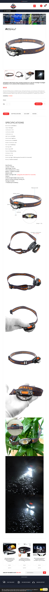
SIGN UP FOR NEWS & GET (12, 572)
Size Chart (26, 113)
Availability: (5, 95)
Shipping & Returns (16, 113)
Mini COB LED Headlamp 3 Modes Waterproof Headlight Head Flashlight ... (39, 560)
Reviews (34, 113)
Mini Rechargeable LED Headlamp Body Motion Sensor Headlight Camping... (9, 560)
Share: (4, 100)
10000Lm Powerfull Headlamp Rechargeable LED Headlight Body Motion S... (24, 560)
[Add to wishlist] (44, 103)
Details (6, 113)
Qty (4, 104)
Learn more (29, 590)
